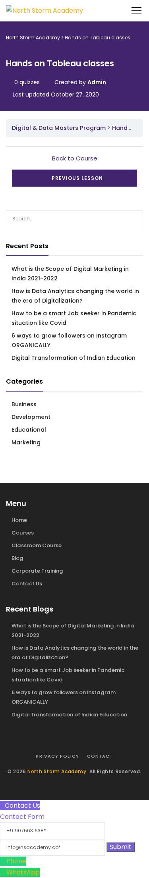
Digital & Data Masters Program (59, 128)
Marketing (26, 442)
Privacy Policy (57, 756)
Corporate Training (37, 571)
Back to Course (74, 158)
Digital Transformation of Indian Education (73, 358)
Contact (100, 756)
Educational (29, 430)
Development (31, 417)
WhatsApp (23, 872)
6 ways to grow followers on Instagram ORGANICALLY (69, 340)
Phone (16, 861)
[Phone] (3, 861)
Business (24, 404)
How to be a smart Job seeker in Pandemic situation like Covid (74, 318)
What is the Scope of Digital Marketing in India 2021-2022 (70, 273)
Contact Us (27, 583)
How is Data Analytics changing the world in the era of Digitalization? (75, 296)
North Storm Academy (56, 771)
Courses (23, 532)
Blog (17, 558)
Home (19, 520)
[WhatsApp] (3, 872)
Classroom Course (37, 545)
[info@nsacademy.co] (53, 846)
